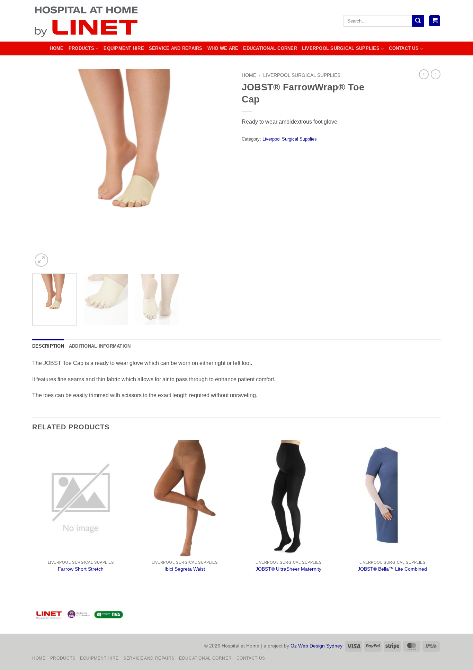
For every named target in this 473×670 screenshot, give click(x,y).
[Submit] (418, 21)
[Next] (218, 169)
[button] (434, 21)
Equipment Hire (124, 48)
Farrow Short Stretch (81, 569)
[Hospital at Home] (87, 20)
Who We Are (223, 48)
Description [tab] (48, 346)
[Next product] (424, 74)
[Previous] (45, 169)
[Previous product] (435, 74)
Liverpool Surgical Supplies (341, 48)
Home (57, 48)
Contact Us (404, 48)
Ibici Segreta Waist (184, 569)
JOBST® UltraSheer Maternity (288, 569)
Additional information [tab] (100, 346)
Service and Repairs (176, 48)
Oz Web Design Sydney (316, 646)
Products (81, 48)
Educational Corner (270, 48)
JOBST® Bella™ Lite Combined (392, 569)
